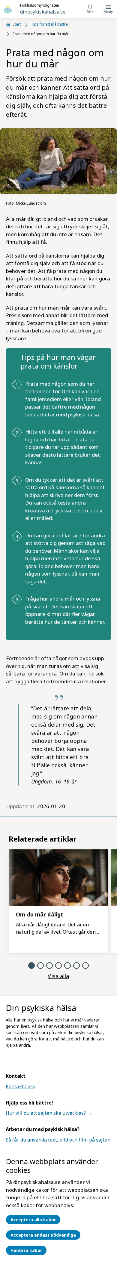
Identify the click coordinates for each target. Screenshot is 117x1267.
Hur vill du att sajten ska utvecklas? (46, 1113)
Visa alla (58, 976)
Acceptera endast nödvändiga (43, 1235)
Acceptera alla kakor (33, 1219)
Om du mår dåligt (39, 914)
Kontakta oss (20, 1086)
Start (17, 24)
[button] (31, 965)
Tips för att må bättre (49, 24)
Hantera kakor (26, 1250)
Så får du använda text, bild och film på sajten (58, 1139)
